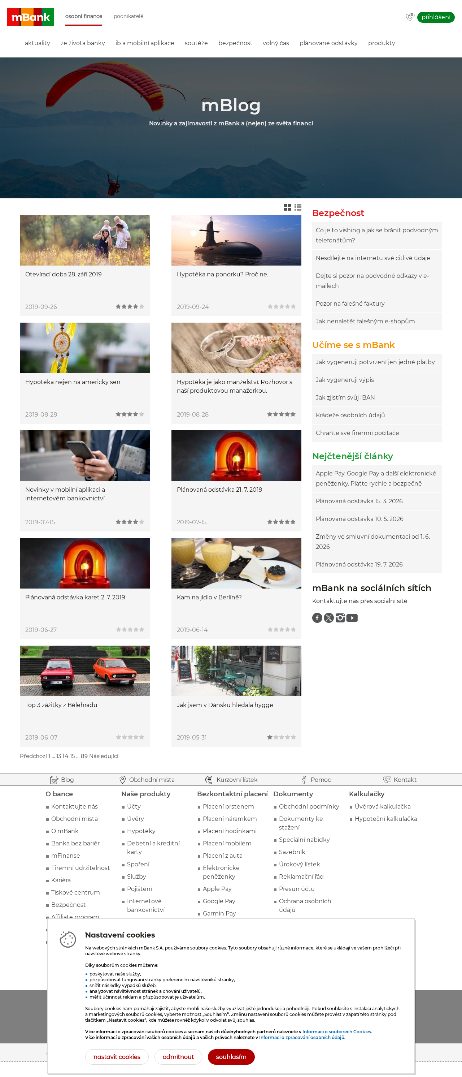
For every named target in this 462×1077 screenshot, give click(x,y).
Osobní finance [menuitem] (83, 16)
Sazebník (292, 852)
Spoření (138, 864)
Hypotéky (141, 831)
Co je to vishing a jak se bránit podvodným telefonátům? (377, 235)
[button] (30, 17)
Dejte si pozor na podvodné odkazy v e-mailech (372, 280)
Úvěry (135, 818)
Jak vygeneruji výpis (345, 379)
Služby (136, 876)
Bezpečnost (68, 904)
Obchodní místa (74, 818)
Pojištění (139, 889)
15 (72, 756)
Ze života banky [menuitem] (83, 43)
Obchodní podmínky (309, 806)
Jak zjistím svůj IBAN (345, 397)
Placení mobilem (227, 843)
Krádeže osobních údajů (350, 415)
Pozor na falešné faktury (350, 303)
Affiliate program (75, 917)
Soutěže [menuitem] (196, 43)
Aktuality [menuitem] (37, 43)
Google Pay (219, 901)
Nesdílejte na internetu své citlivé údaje (373, 258)
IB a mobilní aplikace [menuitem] (145, 43)
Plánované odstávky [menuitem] (329, 43)
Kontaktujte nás (74, 806)
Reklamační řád (301, 876)
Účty (134, 806)
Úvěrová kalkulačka (383, 806)
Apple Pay (217, 889)
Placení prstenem (228, 806)
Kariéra (61, 880)
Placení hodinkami (230, 831)
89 (84, 756)
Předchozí (33, 756)
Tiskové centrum (75, 892)
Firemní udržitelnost (80, 868)
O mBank (65, 831)
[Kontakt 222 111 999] (410, 17)
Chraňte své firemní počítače (357, 433)
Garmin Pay (219, 913)
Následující (103, 756)
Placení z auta (223, 855)
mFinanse (65, 855)
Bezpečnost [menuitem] (235, 43)
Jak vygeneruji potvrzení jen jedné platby (375, 362)
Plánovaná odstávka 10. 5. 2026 (360, 519)
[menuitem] (317, 618)
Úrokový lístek (299, 864)
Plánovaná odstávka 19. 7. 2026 (359, 564)
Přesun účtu (297, 889)
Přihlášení (436, 17)
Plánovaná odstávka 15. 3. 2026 (359, 501)
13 (58, 756)
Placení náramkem (230, 818)
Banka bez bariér (75, 843)
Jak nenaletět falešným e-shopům (365, 321)
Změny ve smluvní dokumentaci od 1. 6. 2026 (373, 541)
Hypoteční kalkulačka (386, 818)
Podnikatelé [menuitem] (128, 16)
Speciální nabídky (304, 839)
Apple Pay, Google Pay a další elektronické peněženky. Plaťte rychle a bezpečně (376, 478)
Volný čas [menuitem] (276, 43)
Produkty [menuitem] (381, 43)
